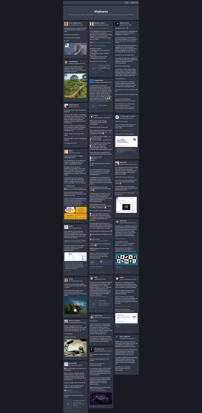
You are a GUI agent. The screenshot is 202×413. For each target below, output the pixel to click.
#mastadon (67, 71)
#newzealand (78, 68)
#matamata (74, 71)
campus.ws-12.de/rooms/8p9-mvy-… (99, 240)
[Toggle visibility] (66, 44)
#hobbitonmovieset (69, 70)
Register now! (134, 2)
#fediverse (83, 70)
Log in (126, 2)
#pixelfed (77, 70)
